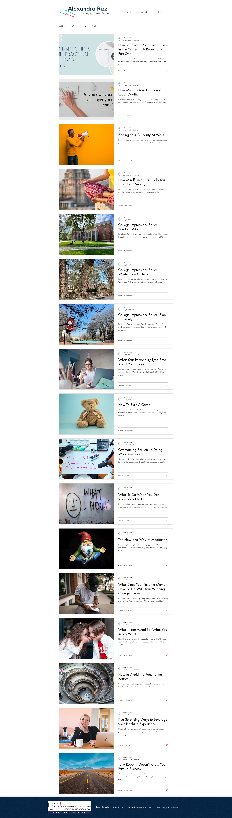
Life (85, 26)
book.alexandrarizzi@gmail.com (109, 807)
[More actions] (168, 39)
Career (75, 26)
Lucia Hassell (173, 807)
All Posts (63, 26)
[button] (170, 26)
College (95, 26)
